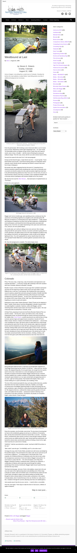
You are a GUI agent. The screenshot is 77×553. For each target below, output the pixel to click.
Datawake (56, 48)
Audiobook (56, 32)
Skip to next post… (39, 490)
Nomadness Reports (58, 95)
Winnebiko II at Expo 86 (10, 505)
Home (7, 20)
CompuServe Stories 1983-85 (61, 41)
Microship (55, 84)
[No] (75, 549)
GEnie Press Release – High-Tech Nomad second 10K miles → (30, 521)
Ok (32, 550)
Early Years (56, 51)
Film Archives (56, 58)
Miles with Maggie (15, 516)
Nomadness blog (57, 93)
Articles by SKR (57, 30)
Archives (13, 20)
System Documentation (59, 107)
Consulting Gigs (57, 46)
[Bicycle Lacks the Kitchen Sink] (25, 500)
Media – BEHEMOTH (59, 74)
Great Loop (56, 60)
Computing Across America (60, 44)
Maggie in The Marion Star (40, 505)
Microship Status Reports (60, 86)
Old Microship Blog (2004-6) (60, 98)
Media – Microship (58, 77)
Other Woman (22, 178)
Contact (45, 20)
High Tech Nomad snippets (60, 65)
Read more (43, 550)
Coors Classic (17, 317)
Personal (55, 100)
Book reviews (56, 39)
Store (27, 20)
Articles (20, 20)
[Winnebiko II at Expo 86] (11, 500)
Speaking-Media (35, 20)
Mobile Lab (56, 91)
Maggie (28, 516)
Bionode (55, 37)
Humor (55, 72)
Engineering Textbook (59, 53)
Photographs (56, 102)
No (36, 550)
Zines (54, 112)
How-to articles (57, 70)
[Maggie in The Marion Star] (40, 500)
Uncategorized (57, 109)
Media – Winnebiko (58, 79)
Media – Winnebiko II (58, 81)
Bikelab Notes (57, 34)
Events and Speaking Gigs (60, 56)
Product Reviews (57, 105)
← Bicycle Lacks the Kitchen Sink (14, 519)
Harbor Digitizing (54, 20)
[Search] (71, 19)
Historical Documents (59, 67)
